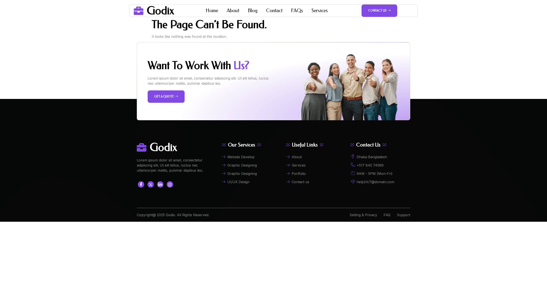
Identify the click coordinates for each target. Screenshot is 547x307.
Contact (274, 10)
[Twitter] (150, 184)
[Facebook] (141, 184)
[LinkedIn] (160, 184)
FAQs (297, 10)
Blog (252, 10)
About (233, 10)
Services (320, 10)
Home (212, 10)
